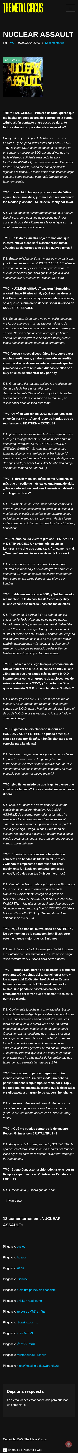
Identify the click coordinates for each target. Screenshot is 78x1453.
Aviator (21, 1257)
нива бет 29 (25, 1333)
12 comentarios (54, 42)
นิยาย (20, 1268)
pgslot (21, 1246)
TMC (11, 42)
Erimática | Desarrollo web (24, 1449)
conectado (43, 1400)
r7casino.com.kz (28, 1322)
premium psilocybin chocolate (36, 1290)
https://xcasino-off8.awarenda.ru (38, 1365)
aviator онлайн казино (31, 1355)
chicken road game (29, 1300)
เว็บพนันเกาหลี (26, 1344)
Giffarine (22, 1279)
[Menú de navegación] (70, 8)
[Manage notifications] (68, 1444)
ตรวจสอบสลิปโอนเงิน (31, 1311)
